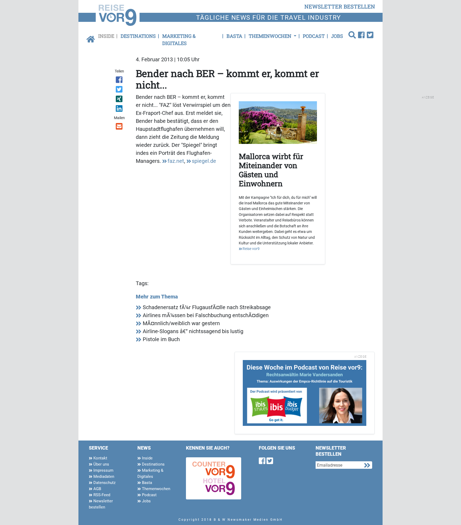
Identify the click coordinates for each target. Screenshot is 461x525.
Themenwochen (155, 488)
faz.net (176, 161)
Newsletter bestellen (101, 504)
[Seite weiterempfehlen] (119, 127)
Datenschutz (104, 482)
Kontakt (99, 458)
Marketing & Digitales (179, 39)
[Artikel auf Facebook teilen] (119, 81)
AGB (96, 488)
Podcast (314, 36)
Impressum (102, 470)
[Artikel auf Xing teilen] (119, 100)
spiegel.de (204, 161)
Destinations (138, 36)
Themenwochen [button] (270, 36)
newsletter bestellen (339, 6)
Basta (234, 36)
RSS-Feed (101, 494)
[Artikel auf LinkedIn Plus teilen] (119, 109)
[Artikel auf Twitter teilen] (119, 90)
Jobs (337, 36)
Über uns (100, 464)
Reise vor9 (251, 249)
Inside (106, 36)
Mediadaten (103, 476)
